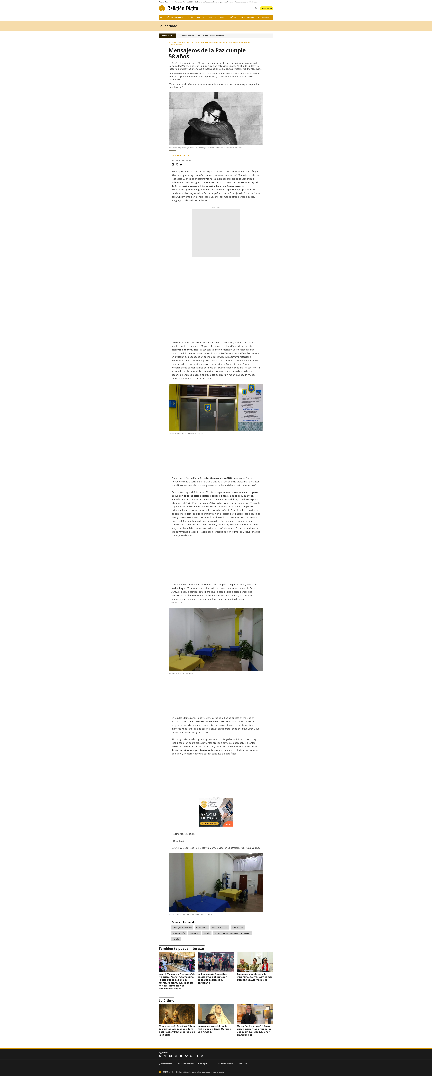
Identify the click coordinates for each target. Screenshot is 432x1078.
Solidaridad (263, 17)
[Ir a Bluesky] (187, 1056)
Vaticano (201, 17)
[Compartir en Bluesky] (181, 164)
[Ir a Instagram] (171, 1056)
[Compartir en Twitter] (177, 164)
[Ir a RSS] (203, 1056)
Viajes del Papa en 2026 (184, 2)
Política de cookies (225, 1064)
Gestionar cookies (218, 1072)
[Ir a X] (166, 1056)
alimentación (179, 933)
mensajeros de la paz (182, 927)
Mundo (223, 17)
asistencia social (220, 927)
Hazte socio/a (266, 8)
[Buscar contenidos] (256, 8)
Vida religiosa (247, 17)
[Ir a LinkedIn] (176, 1056)
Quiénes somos (165, 1064)
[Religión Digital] (179, 8)
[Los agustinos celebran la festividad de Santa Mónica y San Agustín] (216, 1014)
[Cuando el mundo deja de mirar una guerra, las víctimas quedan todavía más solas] (255, 962)
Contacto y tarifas (186, 1064)
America (212, 17)
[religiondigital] (166, 1072)
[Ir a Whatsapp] (192, 1056)
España (190, 17)
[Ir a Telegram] (197, 1056)
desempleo (194, 933)
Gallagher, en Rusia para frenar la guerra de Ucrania (214, 2)
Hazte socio (242, 1064)
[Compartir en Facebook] (172, 164)
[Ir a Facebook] (160, 1056)
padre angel (201, 927)
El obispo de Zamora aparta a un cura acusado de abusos (201, 36)
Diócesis (233, 17)
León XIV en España (174, 17)
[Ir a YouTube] (181, 1056)
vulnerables (237, 927)
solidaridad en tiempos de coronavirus (233, 933)
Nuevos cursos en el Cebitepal (246, 2)
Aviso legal (202, 1064)
